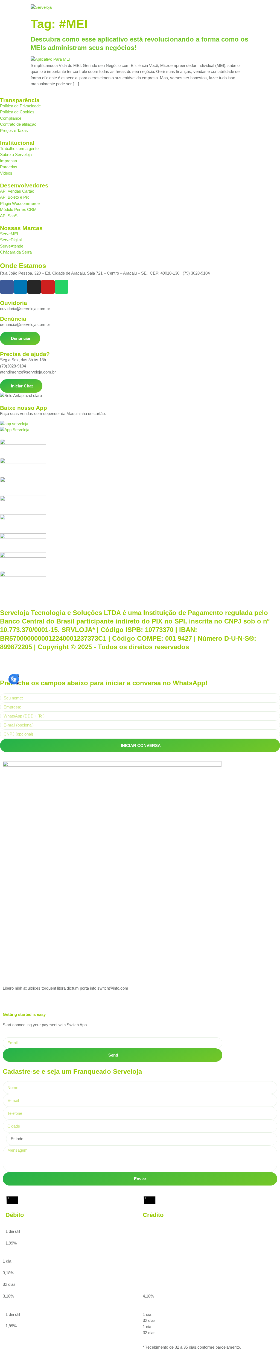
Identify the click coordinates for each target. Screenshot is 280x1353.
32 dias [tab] (149, 1320)
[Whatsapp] (61, 287)
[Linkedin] (20, 287)
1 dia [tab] (147, 1314)
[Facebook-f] (7, 287)
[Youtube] (48, 287)
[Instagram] (34, 287)
